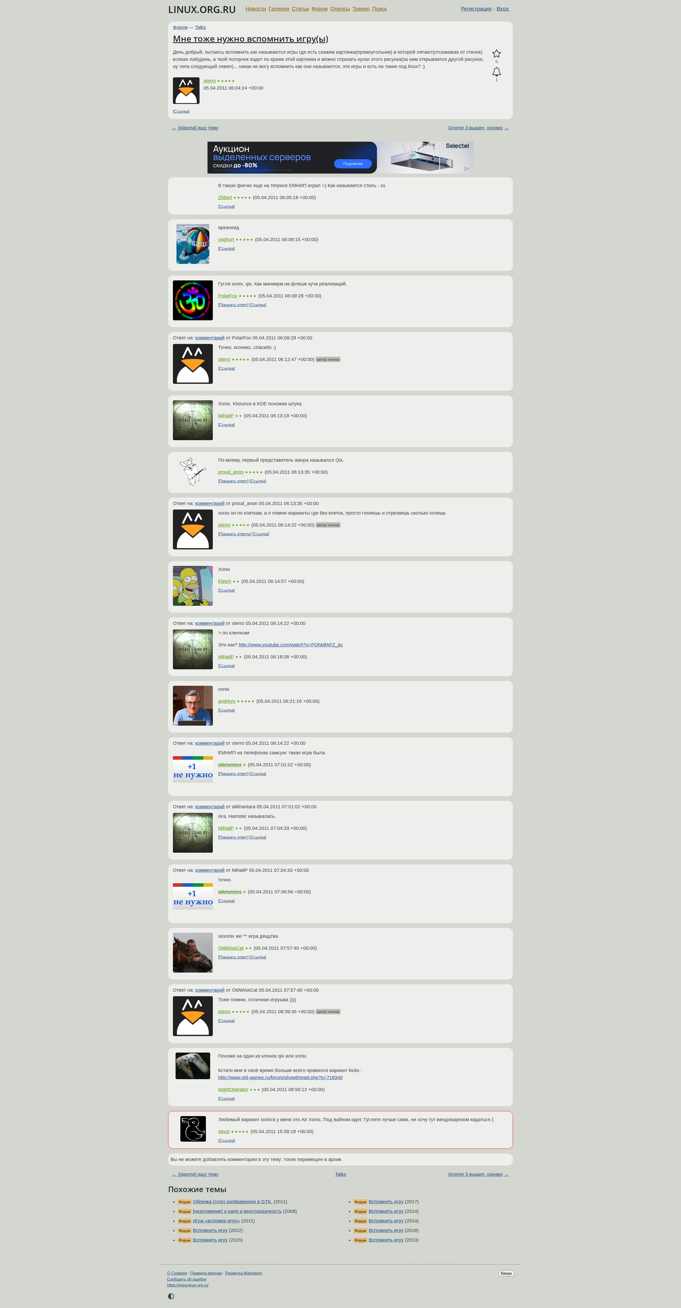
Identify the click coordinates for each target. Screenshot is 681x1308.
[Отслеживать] (496, 71)
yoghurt (226, 239)
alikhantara (230, 764)
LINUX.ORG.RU (202, 9)
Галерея (279, 9)
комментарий (210, 337)
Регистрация (476, 9)
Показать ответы (234, 534)
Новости (256, 9)
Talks (200, 27)
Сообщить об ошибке (186, 1279)
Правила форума (206, 1273)
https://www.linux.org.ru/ (188, 1285)
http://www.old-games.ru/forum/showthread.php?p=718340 (280, 1077)
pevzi (224, 1131)
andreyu (226, 701)
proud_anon (231, 472)
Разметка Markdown (243, 1273)
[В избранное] (496, 53)
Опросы (340, 9)
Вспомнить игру (210, 1230)
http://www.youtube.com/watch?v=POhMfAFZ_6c (291, 644)
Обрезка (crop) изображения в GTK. (232, 1201)
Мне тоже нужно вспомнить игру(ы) (250, 38)
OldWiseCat (231, 948)
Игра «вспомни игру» (216, 1220)
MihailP (226, 415)
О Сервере (177, 1273)
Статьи (300, 9)
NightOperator (233, 1089)
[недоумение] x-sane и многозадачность (237, 1211)
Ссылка (181, 111)
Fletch (224, 581)
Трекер (360, 9)
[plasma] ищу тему (198, 128)
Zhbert (225, 197)
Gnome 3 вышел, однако (475, 128)
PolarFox (227, 295)
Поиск (379, 9)
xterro (210, 80)
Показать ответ (233, 304)
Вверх (506, 1273)
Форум (320, 9)
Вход (503, 9)
